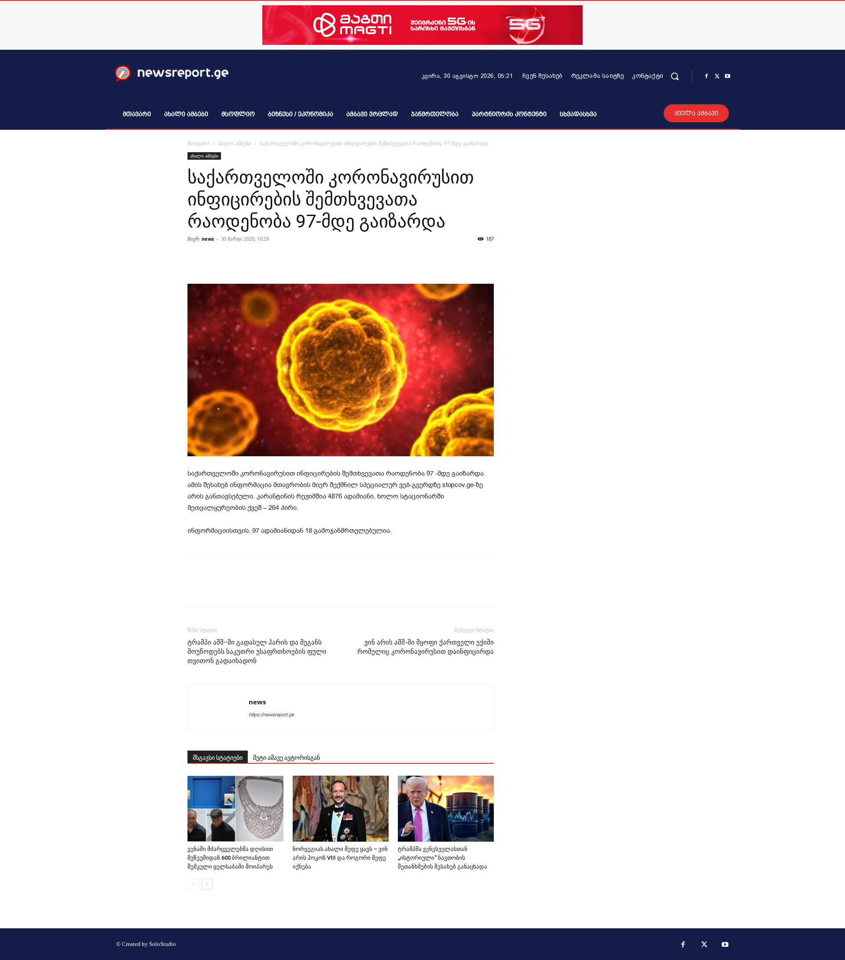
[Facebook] (706, 76)
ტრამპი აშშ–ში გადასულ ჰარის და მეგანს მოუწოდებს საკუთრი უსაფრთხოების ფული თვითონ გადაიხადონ (257, 651)
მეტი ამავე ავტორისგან (286, 757)
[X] (717, 76)
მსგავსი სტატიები (217, 757)
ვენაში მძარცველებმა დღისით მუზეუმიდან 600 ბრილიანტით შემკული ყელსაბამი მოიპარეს (230, 858)
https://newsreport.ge (271, 714)
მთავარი (198, 143)
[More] (454, 258)
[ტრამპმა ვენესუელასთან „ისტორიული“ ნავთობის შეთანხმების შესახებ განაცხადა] (446, 809)
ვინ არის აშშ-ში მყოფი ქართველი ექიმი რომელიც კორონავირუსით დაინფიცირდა (425, 647)
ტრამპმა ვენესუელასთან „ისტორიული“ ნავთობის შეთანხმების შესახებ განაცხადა (442, 858)
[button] (674, 76)
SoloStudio (162, 944)
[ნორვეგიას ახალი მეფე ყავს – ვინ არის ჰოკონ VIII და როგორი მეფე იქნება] (341, 809)
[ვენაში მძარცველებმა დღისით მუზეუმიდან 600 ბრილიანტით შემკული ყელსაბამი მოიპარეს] (235, 809)
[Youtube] (727, 76)
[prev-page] (192, 884)
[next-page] (207, 884)
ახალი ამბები (234, 143)
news (208, 238)
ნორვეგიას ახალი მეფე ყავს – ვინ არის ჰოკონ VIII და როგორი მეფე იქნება (340, 858)
